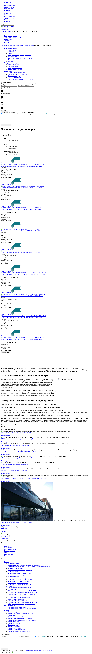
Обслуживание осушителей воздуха (19, 597)
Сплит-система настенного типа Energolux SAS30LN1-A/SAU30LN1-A (23, 187)
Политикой (49, 114)
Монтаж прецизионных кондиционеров (20, 570)
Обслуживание (9, 586)
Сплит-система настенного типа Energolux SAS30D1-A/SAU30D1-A (22, 231)
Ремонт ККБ (12, 615)
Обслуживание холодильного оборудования (21, 594)
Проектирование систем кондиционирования (22, 608)
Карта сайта (48, 650)
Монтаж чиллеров (13, 563)
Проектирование (9, 605)
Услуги (6, 40)
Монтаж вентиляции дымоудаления (19, 578)
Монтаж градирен (13, 576)
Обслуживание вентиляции (16, 599)
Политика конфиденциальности (35, 650)
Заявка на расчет (9, 7)
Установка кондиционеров (16, 568)
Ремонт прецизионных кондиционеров (20, 618)
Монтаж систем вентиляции (16, 575)
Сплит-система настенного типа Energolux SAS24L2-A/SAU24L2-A (21, 339)
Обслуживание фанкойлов (16, 596)
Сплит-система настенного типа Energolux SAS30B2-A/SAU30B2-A (22, 252)
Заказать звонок (5, 33)
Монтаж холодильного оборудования (19, 573)
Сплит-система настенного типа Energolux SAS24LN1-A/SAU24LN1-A (23, 317)
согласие (9, 114)
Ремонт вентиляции (14, 623)
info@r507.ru (4, 29)
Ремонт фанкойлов (13, 621)
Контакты (7, 10)
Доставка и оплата (10, 4)
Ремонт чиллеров (13, 612)
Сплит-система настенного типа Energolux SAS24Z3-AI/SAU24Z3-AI (22, 296)
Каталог (6, 42)
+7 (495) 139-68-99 (6, 31)
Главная (6, 546)
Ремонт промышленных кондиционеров (20, 613)
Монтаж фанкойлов (14, 571)
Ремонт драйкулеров (14, 626)
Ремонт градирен (13, 625)
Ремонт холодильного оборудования (19, 617)
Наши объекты (8, 8)
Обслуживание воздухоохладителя (18, 600)
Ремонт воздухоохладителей (16, 628)
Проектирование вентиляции (17, 607)
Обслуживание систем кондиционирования (21, 604)
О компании (8, 2)
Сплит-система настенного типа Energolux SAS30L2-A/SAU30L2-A (21, 209)
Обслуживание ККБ (14, 589)
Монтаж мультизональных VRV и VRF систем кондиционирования (29, 566)
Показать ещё (5, 352)
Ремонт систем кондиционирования (19, 631)
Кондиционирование (10, 36)
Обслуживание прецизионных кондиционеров (22, 602)
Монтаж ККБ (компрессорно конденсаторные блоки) (24, 565)
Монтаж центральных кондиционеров (19, 584)
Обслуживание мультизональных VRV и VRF (22, 591)
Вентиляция (8, 39)
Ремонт (6, 610)
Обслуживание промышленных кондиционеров (22, 592)
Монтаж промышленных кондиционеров (20, 579)
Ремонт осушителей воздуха (16, 629)
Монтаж (6, 562)
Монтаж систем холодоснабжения (18, 581)
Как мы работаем (9, 5)
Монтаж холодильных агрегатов (18, 583)
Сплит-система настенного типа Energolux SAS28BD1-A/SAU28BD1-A (23, 274)
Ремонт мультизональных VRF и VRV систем (22, 620)
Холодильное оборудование (12, 37)
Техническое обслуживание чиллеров (19, 587)
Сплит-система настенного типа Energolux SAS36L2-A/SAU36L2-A (21, 166)
